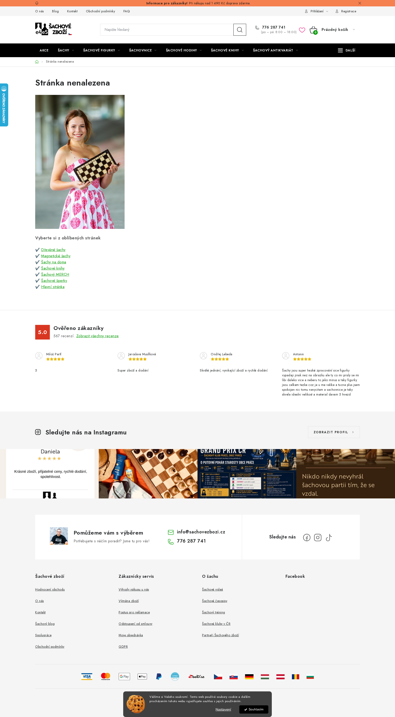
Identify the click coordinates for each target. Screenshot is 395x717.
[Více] (347, 50)
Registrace (348, 11)
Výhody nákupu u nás (134, 589)
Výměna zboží (129, 601)
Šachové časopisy (214, 601)
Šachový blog (45, 623)
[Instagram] (317, 537)
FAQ (126, 11)
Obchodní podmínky (100, 11)
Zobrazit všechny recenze (97, 336)
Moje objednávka (131, 635)
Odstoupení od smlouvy (135, 623)
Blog (55, 11)
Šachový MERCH (55, 274)
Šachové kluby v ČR (216, 623)
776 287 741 (273, 27)
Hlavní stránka (52, 286)
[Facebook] (306, 537)
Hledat (239, 30)
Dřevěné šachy (53, 249)
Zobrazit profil (331, 432)
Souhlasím (256, 709)
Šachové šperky (54, 280)
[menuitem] (44, 50)
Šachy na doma (53, 262)
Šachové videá (212, 589)
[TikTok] (328, 537)
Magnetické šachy (55, 256)
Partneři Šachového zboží (220, 635)
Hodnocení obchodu (50, 589)
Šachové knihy (53, 268)
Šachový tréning (213, 612)
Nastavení (223, 709)
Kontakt (72, 11)
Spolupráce (43, 635)
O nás (39, 11)
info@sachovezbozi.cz (201, 532)
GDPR (123, 646)
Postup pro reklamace (134, 612)
